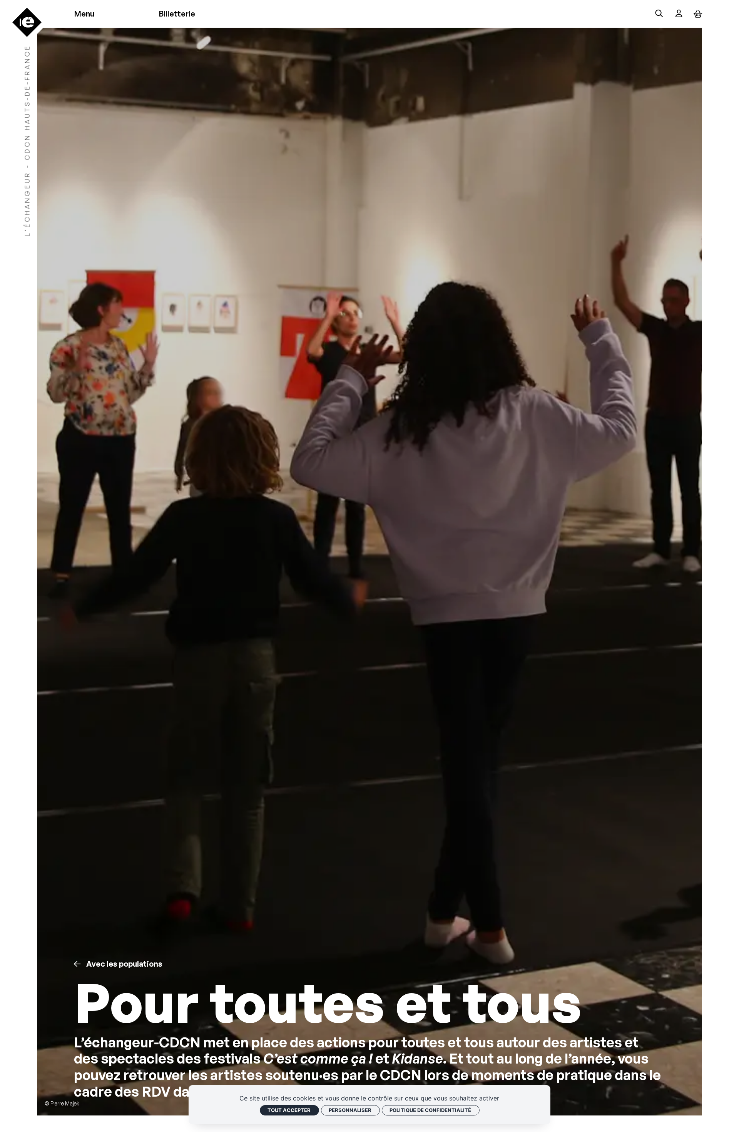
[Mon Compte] (678, 14)
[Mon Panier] (698, 13)
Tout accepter (289, 1110)
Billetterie (177, 14)
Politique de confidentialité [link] (430, 1110)
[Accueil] (27, 22)
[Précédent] (77, 964)
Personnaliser (350, 1110)
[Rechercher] (659, 14)
